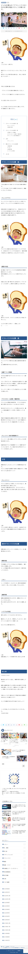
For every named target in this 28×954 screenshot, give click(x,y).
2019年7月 (7, 940)
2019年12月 (7, 923)
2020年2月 (7, 919)
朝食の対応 (10, 127)
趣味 (14, 861)
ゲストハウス (4, 2)
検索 (3, 764)
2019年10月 (7, 930)
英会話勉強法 (14, 872)
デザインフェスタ (14, 854)
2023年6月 (7, 889)
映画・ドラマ (14, 865)
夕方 (7, 138)
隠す (16, 119)
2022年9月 (7, 902)
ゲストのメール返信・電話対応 (14, 134)
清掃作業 (10, 149)
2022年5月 (7, 906)
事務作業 (10, 146)
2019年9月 (7, 933)
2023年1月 (7, 892)
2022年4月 (7, 909)
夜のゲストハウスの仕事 (12, 144)
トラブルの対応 (11, 150)
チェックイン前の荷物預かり (14, 135)
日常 (14, 878)
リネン (9, 147)
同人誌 (14, 851)
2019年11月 (7, 926)
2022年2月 (7, 916)
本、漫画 (14, 848)
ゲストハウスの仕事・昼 (12, 130)
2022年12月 (7, 895)
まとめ (7, 154)
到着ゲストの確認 (12, 132)
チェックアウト (11, 125)
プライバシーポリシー (11, 950)
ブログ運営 (14, 882)
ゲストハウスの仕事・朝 (12, 123)
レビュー (14, 844)
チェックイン (11, 140)
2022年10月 (7, 899)
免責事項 (18, 950)
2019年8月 (7, 937)
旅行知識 (14, 875)
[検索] (23, 766)
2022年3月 (7, 913)
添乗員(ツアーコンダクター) (14, 868)
